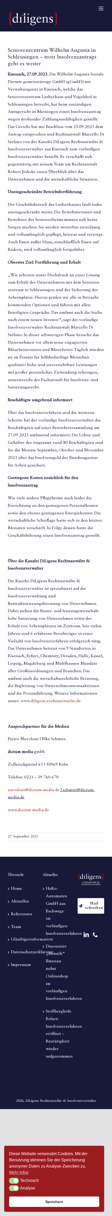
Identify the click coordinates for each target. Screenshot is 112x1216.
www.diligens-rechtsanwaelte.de (51, 701)
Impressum (21, 965)
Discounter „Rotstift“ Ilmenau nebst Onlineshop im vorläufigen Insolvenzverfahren (56, 972)
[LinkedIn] (86, 934)
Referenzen (21, 914)
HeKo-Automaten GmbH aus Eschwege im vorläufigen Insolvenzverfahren (56, 911)
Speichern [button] (54, 1202)
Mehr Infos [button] (18, 1172)
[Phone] (95, 934)
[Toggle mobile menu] (101, 8)
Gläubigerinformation (21, 939)
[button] (14, 1180)
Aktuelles (20, 901)
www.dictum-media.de (28, 810)
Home (16, 889)
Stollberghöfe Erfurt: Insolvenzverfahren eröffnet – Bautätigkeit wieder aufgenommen (56, 1034)
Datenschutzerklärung (21, 952)
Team (16, 927)
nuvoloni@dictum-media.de (34, 790)
